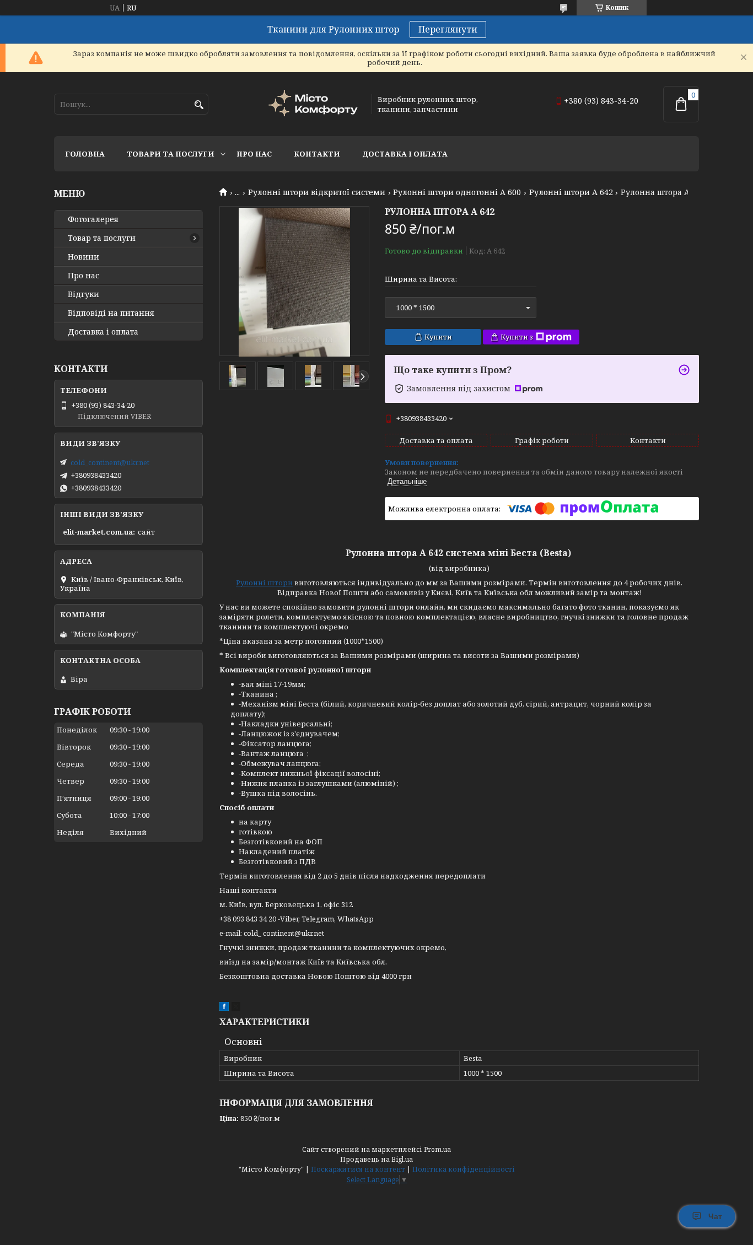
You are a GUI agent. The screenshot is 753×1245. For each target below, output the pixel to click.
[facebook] (224, 1008)
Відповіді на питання (111, 313)
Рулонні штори (264, 583)
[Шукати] (198, 105)
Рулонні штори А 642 (571, 192)
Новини (83, 257)
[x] (236, 1008)
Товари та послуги (170, 154)
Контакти (317, 154)
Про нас (254, 154)
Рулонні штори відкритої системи (316, 192)
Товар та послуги (102, 238)
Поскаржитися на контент (358, 1169)
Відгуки (83, 294)
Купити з (517, 337)
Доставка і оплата (405, 154)
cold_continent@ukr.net (110, 462)
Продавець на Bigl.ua (376, 1159)
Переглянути (447, 29)
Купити (438, 337)
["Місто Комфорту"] (314, 104)
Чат (715, 1216)
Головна (85, 154)
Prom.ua (437, 1149)
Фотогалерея (93, 219)
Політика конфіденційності (463, 1169)
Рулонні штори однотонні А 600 (457, 192)
